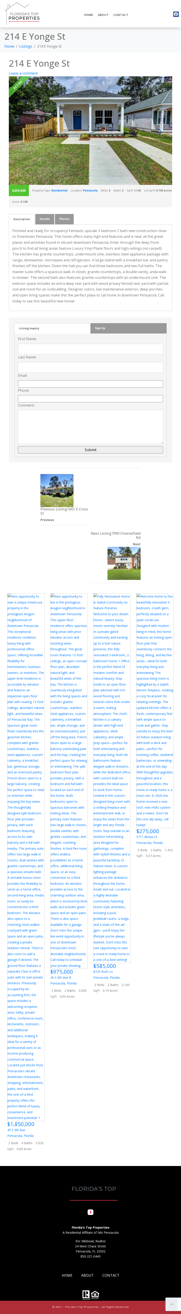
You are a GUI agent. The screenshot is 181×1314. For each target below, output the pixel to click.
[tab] (22, 219)
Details (45, 219)
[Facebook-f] (90, 1212)
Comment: (26, 405)
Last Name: (27, 357)
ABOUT (103, 15)
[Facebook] (176, 14)
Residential (59, 190)
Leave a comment (23, 73)
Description (21, 219)
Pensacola (90, 190)
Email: (22, 375)
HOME (88, 15)
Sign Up (100, 328)
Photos (64, 219)
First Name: (27, 338)
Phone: (23, 390)
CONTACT (120, 15)
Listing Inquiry (29, 328)
